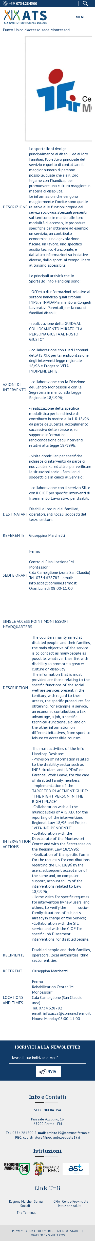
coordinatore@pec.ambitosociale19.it (51, 1137)
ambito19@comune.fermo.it (68, 1133)
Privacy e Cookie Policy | (29, 1231)
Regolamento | (58, 1231)
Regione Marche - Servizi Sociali (26, 1203)
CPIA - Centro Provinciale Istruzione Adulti (70, 1203)
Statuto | (76, 1231)
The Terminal (26, 1212)
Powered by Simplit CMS (47, 1235)
